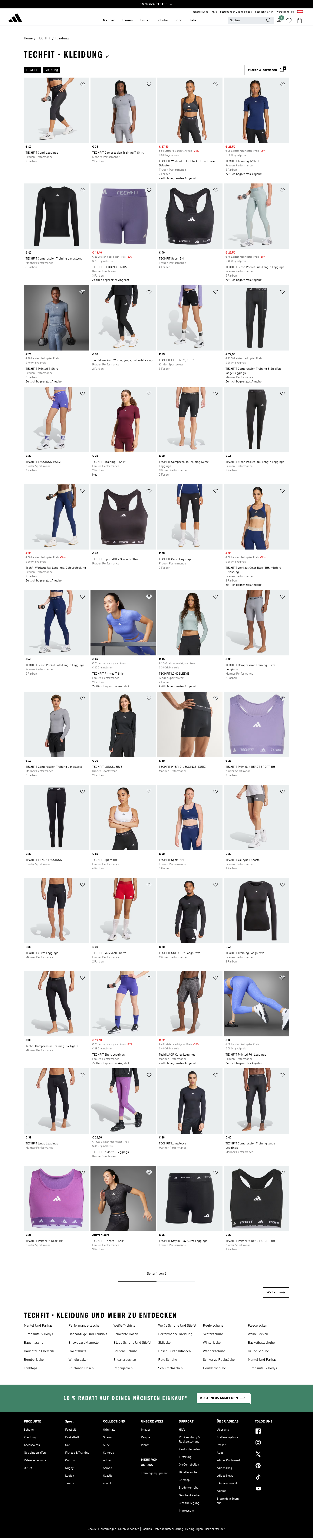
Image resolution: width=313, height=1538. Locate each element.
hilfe (214, 12)
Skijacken (165, 1343)
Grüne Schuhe (258, 1351)
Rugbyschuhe (213, 1325)
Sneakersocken (124, 1360)
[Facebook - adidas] (272, 1431)
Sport (179, 20)
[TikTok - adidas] (272, 1477)
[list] (134, 70)
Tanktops (30, 1368)
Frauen (127, 20)
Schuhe (162, 20)
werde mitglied (285, 12)
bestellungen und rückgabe (236, 12)
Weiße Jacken (258, 1334)
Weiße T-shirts (124, 1325)
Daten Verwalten (128, 1529)
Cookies (146, 1529)
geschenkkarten (264, 12)
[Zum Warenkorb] (299, 20)
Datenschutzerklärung (168, 1529)
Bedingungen (194, 1529)
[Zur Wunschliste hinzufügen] (82, 85)
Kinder (144, 20)
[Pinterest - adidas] (272, 1466)
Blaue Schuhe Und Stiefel (132, 1343)
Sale (193, 20)
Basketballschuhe (261, 1343)
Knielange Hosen (81, 1368)
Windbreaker (78, 1360)
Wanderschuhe (214, 1351)
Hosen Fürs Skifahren (174, 1351)
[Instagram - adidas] (272, 1443)
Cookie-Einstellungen (102, 1529)
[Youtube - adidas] (272, 1489)
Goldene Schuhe (125, 1351)
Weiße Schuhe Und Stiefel (177, 1325)
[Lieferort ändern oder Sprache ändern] (300, 12)
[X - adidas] (272, 1454)
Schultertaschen (170, 1368)
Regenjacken (123, 1368)
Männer (109, 20)
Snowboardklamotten (85, 1343)
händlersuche (200, 12)
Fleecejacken (257, 1325)
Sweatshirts (77, 1351)
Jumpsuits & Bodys (38, 1334)
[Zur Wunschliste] (289, 20)
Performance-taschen (85, 1325)
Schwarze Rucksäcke (219, 1360)
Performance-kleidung (175, 1334)
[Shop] (15, 18)
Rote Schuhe (167, 1360)
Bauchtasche (33, 1343)
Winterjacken (213, 1343)
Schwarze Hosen (125, 1334)
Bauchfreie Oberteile (39, 1351)
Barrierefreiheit (215, 1529)
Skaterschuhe (213, 1334)
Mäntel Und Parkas (38, 1325)
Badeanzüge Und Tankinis (88, 1334)
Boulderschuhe (214, 1368)
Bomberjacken (35, 1360)
